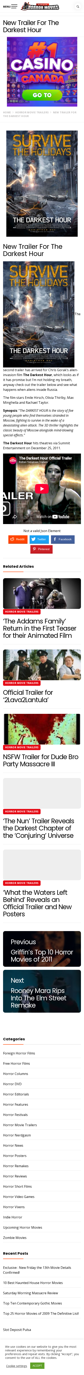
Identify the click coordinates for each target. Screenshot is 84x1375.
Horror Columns (15, 1073)
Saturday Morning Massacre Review (30, 1293)
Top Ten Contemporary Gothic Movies (32, 1303)
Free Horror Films (16, 1063)
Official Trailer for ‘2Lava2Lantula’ (28, 696)
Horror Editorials (16, 1094)
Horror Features (15, 1104)
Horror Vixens (14, 1207)
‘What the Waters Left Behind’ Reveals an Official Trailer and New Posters (37, 903)
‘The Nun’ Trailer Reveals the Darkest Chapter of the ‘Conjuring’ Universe (38, 828)
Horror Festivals (15, 1114)
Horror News (13, 1145)
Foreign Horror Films (19, 1053)
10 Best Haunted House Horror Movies (33, 1283)
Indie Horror (12, 1217)
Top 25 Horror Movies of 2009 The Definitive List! (41, 1313)
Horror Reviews (15, 1176)
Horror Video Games (18, 1196)
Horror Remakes (16, 1166)
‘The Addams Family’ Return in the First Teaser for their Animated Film (39, 628)
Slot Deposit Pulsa (17, 1329)
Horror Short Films (17, 1186)
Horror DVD (12, 1084)
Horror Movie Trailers (22, 611)
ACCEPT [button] (37, 1365)
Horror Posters (15, 1155)
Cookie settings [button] (16, 1366)
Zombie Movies (15, 1237)
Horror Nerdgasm (17, 1135)
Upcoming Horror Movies (22, 1227)
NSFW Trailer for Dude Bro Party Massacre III (40, 760)
